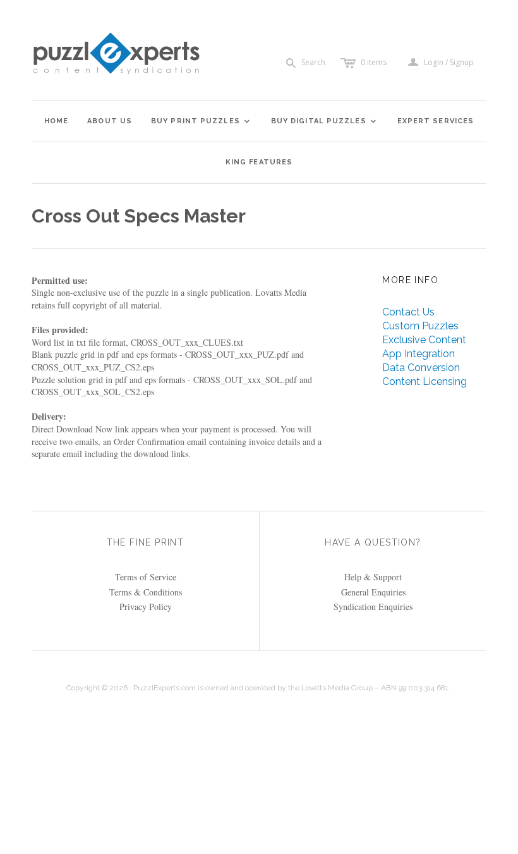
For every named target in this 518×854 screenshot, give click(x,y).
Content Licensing (424, 381)
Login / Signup (449, 63)
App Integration (418, 354)
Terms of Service (145, 577)
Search (313, 62)
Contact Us (408, 312)
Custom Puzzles (420, 326)
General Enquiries (373, 592)
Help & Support (373, 577)
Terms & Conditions (145, 592)
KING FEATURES (259, 162)
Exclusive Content (424, 340)
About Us (109, 121)
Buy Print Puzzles (201, 121)
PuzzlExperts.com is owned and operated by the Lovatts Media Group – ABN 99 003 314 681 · (292, 687)
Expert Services (435, 121)
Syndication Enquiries (373, 607)
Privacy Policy (145, 607)
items (374, 62)
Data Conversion (421, 368)
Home (56, 121)
